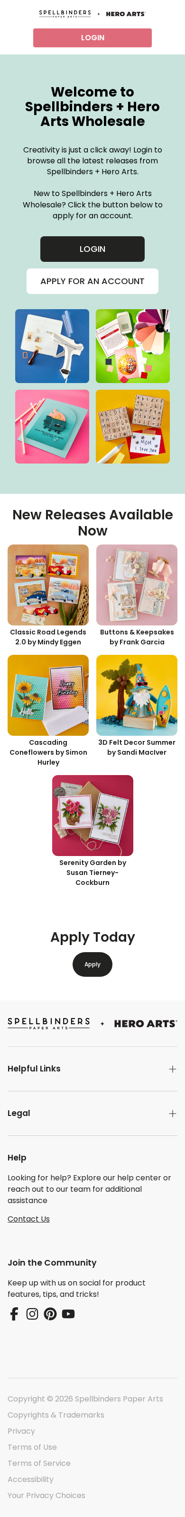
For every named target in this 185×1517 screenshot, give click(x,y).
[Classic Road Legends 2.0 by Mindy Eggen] (48, 584)
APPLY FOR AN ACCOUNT (92, 281)
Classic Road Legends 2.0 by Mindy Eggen (48, 637)
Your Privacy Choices (46, 1495)
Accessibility (31, 1479)
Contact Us (29, 1219)
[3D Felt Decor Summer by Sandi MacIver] (136, 695)
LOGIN (92, 37)
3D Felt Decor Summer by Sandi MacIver (137, 747)
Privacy (21, 1431)
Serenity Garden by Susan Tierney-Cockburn (92, 872)
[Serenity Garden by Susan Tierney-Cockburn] (92, 815)
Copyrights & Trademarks (56, 1415)
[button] (92, 1068)
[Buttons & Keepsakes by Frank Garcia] (136, 584)
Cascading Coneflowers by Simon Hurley (48, 752)
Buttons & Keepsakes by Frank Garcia (137, 637)
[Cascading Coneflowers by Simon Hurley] (48, 695)
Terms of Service (39, 1463)
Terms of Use (32, 1447)
